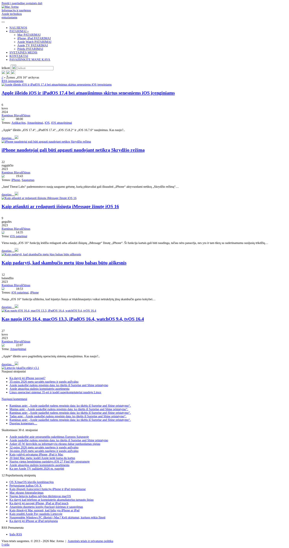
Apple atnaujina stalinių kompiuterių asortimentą (39, 388)
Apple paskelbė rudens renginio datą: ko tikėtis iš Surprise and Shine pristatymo (58, 385)
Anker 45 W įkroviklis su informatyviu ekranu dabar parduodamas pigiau (54, 443)
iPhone (15, 180)
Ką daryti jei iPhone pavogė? (27, 378)
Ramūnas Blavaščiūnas (16, 115)
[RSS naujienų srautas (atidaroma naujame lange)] (4, 74)
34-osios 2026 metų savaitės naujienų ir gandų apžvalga (43, 451)
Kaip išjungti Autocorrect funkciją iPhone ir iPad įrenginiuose (47, 489)
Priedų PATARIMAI (30, 49)
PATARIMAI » (19, 31)
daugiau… (8, 138)
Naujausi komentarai (14, 399)
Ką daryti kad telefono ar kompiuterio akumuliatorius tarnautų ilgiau (51, 499)
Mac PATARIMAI (28, 34)
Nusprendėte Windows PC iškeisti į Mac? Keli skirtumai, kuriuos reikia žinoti (57, 517)
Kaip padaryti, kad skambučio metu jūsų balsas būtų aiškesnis (64, 262)
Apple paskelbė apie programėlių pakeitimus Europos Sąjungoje (49, 436)
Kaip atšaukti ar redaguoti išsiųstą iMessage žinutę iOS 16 (60, 206)
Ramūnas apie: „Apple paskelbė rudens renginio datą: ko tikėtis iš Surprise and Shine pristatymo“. (70, 405)
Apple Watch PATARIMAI (34, 41)
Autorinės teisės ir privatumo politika (90, 541)
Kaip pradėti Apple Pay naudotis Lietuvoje (35, 514)
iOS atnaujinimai (61, 122)
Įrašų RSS (15, 534)
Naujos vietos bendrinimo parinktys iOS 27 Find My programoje (49, 461)
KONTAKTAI (18, 56)
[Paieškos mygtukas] (13, 67)
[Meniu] (3, 22)
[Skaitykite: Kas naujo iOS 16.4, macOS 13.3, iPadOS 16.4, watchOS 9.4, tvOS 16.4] (49, 310)
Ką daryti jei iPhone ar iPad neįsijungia (33, 521)
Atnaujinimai (35, 122)
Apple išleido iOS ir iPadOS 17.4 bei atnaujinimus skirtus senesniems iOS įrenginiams (88, 92)
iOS (47, 122)
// (2, 77)
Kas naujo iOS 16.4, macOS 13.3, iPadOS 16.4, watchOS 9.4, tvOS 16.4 (73, 319)
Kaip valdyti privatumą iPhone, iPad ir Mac (36, 454)
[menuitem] (148, 28)
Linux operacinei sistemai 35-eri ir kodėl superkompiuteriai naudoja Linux (55, 392)
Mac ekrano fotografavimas (26, 492)
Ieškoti (6, 68)
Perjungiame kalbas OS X (25, 485)
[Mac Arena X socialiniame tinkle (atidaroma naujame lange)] (13, 74)
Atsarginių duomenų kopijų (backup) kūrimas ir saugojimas (46, 506)
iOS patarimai (18, 236)
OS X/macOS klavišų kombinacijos (31, 482)
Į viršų (5, 544)
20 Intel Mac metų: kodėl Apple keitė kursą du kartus (42, 458)
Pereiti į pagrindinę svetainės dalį (22, 3)
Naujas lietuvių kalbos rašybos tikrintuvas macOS (40, 496)
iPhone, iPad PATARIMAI (34, 38)
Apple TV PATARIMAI (32, 45)
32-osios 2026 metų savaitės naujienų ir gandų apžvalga (43, 447)
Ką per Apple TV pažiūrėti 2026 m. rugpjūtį (36, 468)
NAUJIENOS (18, 27)
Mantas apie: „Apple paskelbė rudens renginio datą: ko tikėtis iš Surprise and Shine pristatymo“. (68, 409)
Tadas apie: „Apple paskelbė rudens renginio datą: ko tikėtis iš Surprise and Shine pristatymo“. (67, 416)
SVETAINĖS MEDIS (23, 52)
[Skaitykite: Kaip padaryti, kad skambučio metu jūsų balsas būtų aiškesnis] (41, 254)
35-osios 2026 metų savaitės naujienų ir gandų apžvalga (43, 381)
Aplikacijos (18, 122)
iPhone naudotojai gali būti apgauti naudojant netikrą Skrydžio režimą (73, 149)
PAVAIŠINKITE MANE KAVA (29, 59)
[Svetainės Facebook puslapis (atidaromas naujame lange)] (8, 74)
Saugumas (28, 180)
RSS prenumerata (12, 81)
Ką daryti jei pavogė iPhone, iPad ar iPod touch (38, 503)
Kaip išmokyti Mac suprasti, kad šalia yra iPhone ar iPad (44, 510)
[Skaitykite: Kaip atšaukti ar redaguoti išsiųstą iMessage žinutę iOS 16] (39, 198)
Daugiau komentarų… (23, 423)
